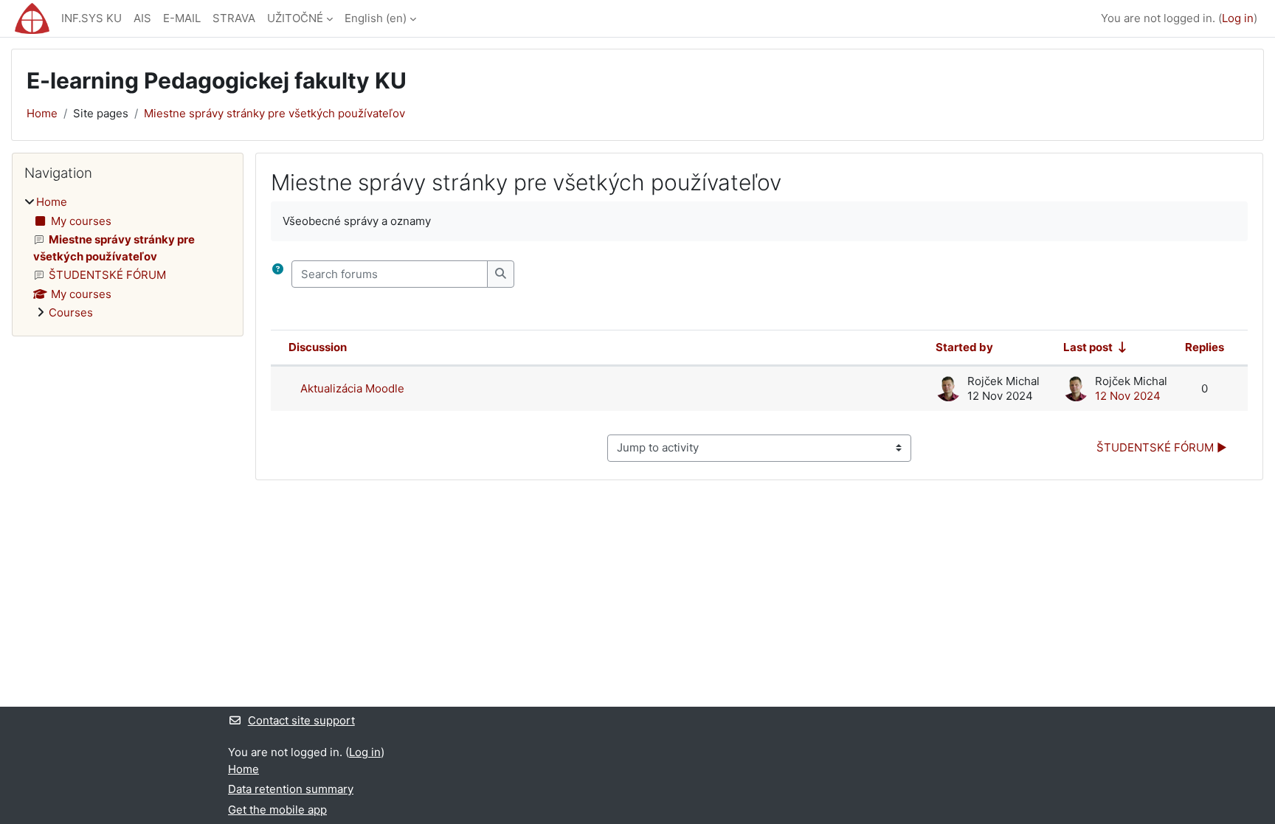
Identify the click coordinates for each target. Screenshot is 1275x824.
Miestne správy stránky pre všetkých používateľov (274, 113)
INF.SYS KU (91, 18)
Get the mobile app (277, 810)
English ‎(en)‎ (376, 18)
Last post (1088, 347)
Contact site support (301, 720)
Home (42, 113)
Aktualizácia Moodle (352, 388)
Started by (964, 347)
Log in (1238, 18)
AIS (142, 18)
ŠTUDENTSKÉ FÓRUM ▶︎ (1161, 447)
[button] (278, 274)
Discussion (317, 347)
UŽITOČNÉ (295, 18)
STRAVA (233, 18)
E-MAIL (182, 18)
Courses (71, 312)
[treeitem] (127, 258)
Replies (1204, 347)
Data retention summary (290, 789)
